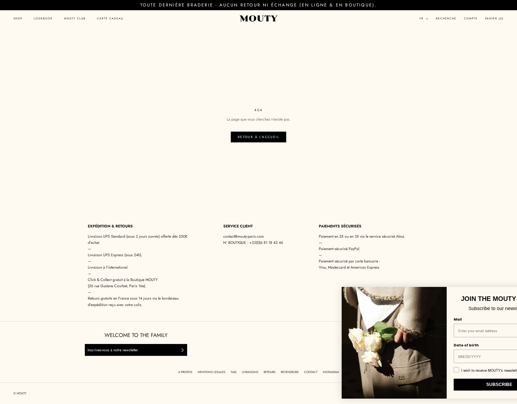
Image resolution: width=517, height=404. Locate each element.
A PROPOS (185, 372)
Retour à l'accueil (258, 137)
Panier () (494, 18)
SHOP (17, 19)
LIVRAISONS (250, 372)
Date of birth (426, 345)
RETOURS (269, 372)
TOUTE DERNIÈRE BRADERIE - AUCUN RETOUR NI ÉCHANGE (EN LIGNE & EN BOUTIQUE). (258, 5)
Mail (418, 319)
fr (422, 18)
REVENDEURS (290, 372)
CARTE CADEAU (110, 19)
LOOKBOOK (43, 19)
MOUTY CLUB (75, 19)
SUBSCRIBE (459, 384)
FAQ (233, 372)
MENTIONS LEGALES (211, 372)
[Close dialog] (505, 292)
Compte (471, 18)
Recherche (446, 18)
